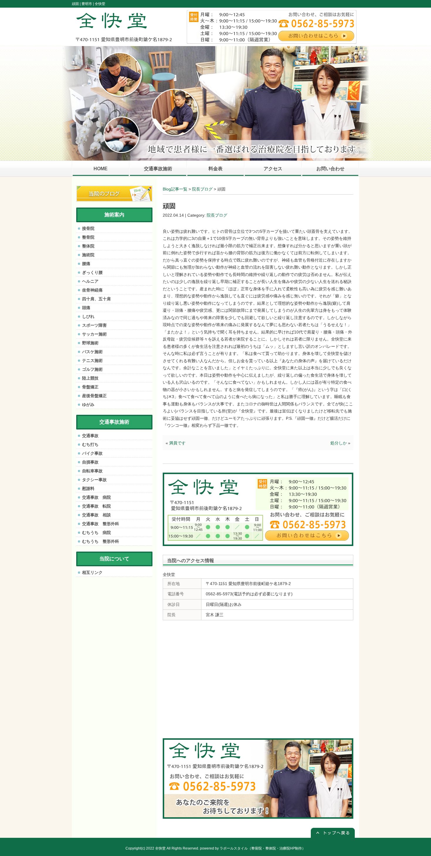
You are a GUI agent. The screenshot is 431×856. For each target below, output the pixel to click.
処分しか (338, 443)
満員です (177, 443)
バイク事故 (92, 453)
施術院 (88, 254)
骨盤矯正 (90, 387)
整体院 (88, 246)
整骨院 (88, 237)
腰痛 (86, 263)
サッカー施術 (94, 334)
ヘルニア (90, 281)
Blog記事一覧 (175, 189)
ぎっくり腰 (92, 272)
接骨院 (88, 228)
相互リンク (92, 572)
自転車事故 (92, 471)
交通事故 (90, 435)
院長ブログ (202, 189)
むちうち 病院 (96, 532)
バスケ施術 (92, 351)
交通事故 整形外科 (100, 523)
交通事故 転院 (96, 506)
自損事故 (90, 462)
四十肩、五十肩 (96, 298)
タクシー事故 (94, 479)
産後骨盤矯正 (94, 395)
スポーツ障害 (94, 325)
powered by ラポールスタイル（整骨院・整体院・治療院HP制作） (253, 848)
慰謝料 (88, 488)
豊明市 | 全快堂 (93, 4)
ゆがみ (88, 404)
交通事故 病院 (96, 497)
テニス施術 (92, 360)
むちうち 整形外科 (100, 541)
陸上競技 (90, 378)
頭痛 (86, 307)
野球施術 (90, 343)
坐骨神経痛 (92, 290)
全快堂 (160, 848)
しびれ (88, 316)
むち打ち (90, 444)
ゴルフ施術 (92, 369)
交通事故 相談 (96, 515)
